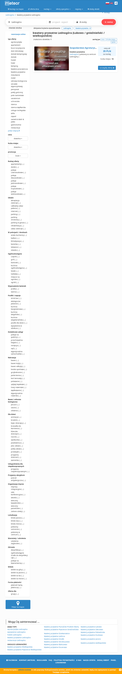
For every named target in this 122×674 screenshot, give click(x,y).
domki (15, 167)
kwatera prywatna (18, 72)
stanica (14, 104)
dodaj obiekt (103, 660)
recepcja (16, 345)
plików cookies (24, 670)
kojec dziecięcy (18, 423)
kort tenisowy (17, 378)
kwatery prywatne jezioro (91, 639)
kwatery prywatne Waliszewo (55, 644)
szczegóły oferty (106, 68)
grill (14, 259)
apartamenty (17, 164)
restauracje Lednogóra (16, 640)
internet (15, 211)
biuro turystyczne (18, 48)
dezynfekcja (17, 550)
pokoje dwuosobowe (17, 176)
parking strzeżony (16, 218)
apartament (15, 45)
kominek (15, 262)
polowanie (16, 381)
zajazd (13, 116)
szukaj (110, 22)
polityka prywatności (64, 660)
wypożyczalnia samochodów (17, 352)
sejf (14, 348)
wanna (15, 292)
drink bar (16, 298)
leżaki (14, 271)
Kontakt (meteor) (27, 660)
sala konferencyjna (18, 493)
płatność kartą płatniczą (16, 586)
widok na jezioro (19, 572)
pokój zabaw (17, 449)
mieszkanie (15, 75)
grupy (15, 594)
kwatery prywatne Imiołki (54, 639)
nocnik (15, 437)
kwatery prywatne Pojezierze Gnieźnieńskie (61, 629)
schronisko (15, 101)
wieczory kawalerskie (17, 501)
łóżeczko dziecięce (16, 432)
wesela (15, 497)
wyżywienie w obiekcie (16, 327)
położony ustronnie (16, 528)
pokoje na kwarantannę (17, 562)
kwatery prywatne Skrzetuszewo (57, 642)
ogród (15, 282)
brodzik (15, 420)
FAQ (50, 660)
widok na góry (18, 569)
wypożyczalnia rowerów (16, 394)
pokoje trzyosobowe (17, 187)
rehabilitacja (17, 225)
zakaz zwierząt (18, 228)
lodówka (15, 274)
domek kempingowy (19, 54)
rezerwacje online (18, 34)
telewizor (16, 247)
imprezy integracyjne (17, 488)
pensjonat (15, 89)
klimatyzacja (17, 241)
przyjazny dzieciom (16, 456)
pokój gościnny (17, 92)
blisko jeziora (17, 518)
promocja (12, 152)
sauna (15, 407)
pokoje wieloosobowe (18, 192)
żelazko (15, 250)
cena (10, 135)
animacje (16, 417)
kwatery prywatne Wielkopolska (19, 647)
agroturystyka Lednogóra (17, 629)
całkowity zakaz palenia (17, 207)
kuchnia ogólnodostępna (19, 266)
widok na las (17, 575)
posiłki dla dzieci (19, 323)
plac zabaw (17, 446)
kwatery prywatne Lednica (54, 636)
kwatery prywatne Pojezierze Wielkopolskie (24, 649)
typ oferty (12, 39)
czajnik (15, 256)
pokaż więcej (13, 131)
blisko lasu (16, 521)
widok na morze (18, 578)
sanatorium (15, 98)
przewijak (16, 452)
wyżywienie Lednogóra (16, 632)
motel (13, 78)
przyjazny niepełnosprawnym (19, 470)
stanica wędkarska (18, 107)
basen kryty (17, 363)
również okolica (15, 28)
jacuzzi (15, 404)
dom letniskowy (17, 51)
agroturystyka (16, 42)
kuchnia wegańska (16, 313)
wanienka (16, 460)
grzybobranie (18, 372)
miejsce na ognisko (15, 278)
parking (15, 214)
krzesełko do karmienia (16, 427)
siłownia (15, 410)
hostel (13, 60)
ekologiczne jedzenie (16, 302)
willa (13, 113)
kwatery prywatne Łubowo (91, 627)
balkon (15, 238)
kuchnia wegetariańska (18, 318)
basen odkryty (18, 366)
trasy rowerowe (18, 387)
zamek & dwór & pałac (17, 120)
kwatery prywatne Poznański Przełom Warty (61, 627)
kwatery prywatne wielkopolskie (93, 643)
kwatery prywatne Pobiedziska (93, 632)
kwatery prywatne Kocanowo (55, 647)
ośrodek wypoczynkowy (17, 85)
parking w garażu (19, 222)
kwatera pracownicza (19, 69)
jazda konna (17, 375)
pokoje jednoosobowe (18, 182)
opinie (114, 42)
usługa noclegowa (18, 110)
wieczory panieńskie (17, 507)
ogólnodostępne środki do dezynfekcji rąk (19, 555)
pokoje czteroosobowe (18, 171)
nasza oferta (89, 660)
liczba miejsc (13, 143)
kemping (14, 66)
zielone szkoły (18, 511)
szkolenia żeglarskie (16, 542)
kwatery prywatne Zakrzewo (92, 629)
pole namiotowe (17, 95)
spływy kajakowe (19, 384)
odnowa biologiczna (19, 81)
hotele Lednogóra (14, 635)
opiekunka (16, 440)
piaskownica (17, 443)
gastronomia (16, 125)
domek (13, 57)
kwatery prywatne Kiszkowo (92, 635)
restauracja (15, 128)
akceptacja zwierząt (15, 201)
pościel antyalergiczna (18, 479)
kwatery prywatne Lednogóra (19, 637)
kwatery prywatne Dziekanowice (57, 633)
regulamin (42, 660)
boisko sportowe (19, 369)
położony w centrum (16, 533)
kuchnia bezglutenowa (18, 307)
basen (15, 360)
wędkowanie (17, 390)
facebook (12, 660)
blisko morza (17, 524)
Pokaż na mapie (18, 607)
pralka (15, 289)
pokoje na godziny (15, 336)
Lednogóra (74, 54)
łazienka (15, 244)
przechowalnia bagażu (17, 341)
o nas (78, 660)
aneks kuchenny (19, 235)
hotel (13, 63)
